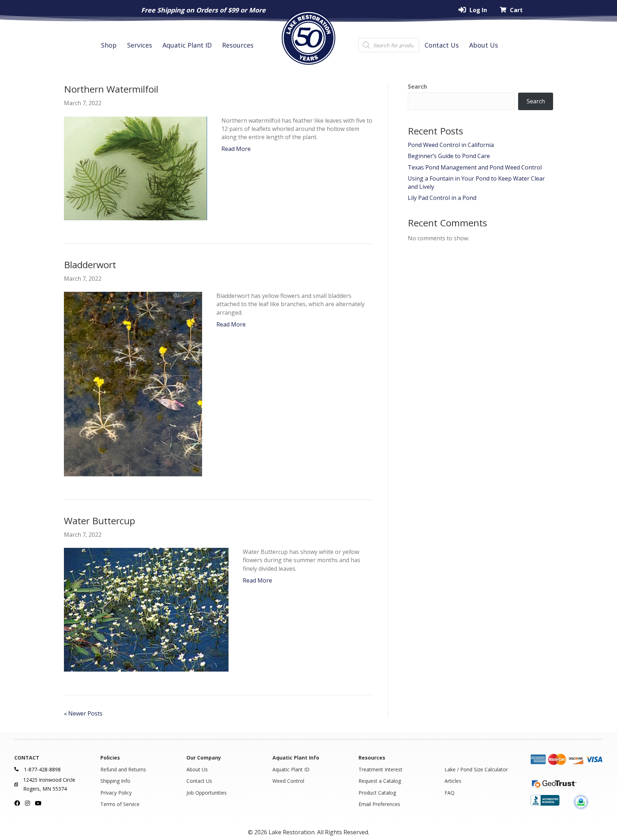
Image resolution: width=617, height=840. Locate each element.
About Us (483, 45)
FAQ (450, 792)
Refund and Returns (123, 769)
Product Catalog (377, 792)
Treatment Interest (380, 769)
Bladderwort (90, 264)
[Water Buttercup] (146, 609)
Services (139, 45)
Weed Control (288, 780)
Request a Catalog (379, 780)
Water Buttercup (99, 520)
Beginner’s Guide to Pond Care (449, 156)
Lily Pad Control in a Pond (442, 198)
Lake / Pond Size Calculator (476, 769)
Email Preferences (379, 804)
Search (417, 86)
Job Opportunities (206, 792)
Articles (453, 780)
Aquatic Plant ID (187, 45)
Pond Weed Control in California (451, 145)
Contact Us (442, 45)
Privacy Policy (116, 792)
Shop (109, 45)
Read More (236, 149)
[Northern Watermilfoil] (135, 168)
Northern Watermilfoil (111, 89)
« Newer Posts (83, 713)
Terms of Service (120, 804)
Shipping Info (115, 780)
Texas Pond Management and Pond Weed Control (475, 167)
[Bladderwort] (133, 383)
